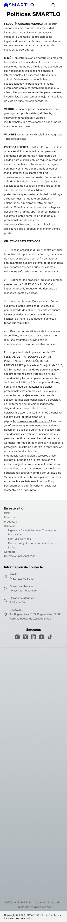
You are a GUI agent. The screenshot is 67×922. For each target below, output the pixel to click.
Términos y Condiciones (34, 906)
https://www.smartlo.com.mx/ (32, 421)
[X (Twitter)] (25, 636)
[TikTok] (49, 636)
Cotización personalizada (19, 556)
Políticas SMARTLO (18, 902)
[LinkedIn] (33, 636)
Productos (10, 521)
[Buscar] (53, 5)
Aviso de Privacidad (48, 902)
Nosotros (9, 517)
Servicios (9, 526)
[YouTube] (41, 636)
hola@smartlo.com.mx (23, 590)
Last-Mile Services (19, 538)
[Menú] (61, 5)
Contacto (10, 551)
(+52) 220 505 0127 (22, 578)
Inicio (7, 513)
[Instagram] (17, 636)
